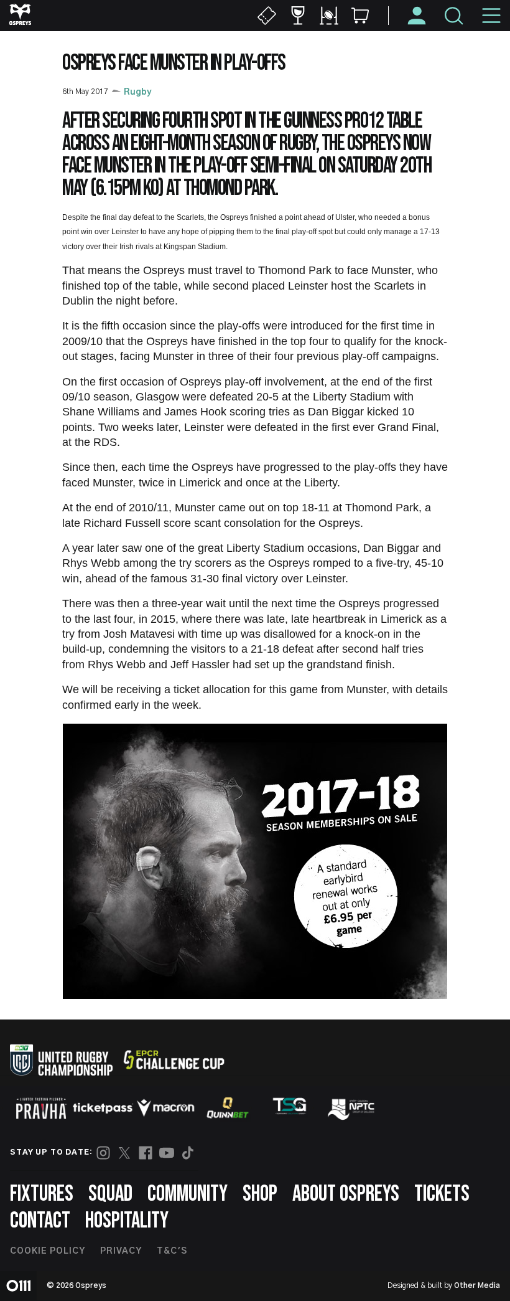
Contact (40, 1221)
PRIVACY (121, 1251)
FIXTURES (41, 1194)
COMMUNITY (187, 1194)
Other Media (477, 1285)
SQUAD (110, 1194)
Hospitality (127, 1221)
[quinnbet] (228, 1107)
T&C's (172, 1251)
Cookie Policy (47, 1251)
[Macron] (165, 1107)
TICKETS (442, 1194)
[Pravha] (41, 1108)
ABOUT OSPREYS (345, 1194)
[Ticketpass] (103, 1108)
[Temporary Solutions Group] (290, 1108)
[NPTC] (352, 1107)
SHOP (260, 1194)
